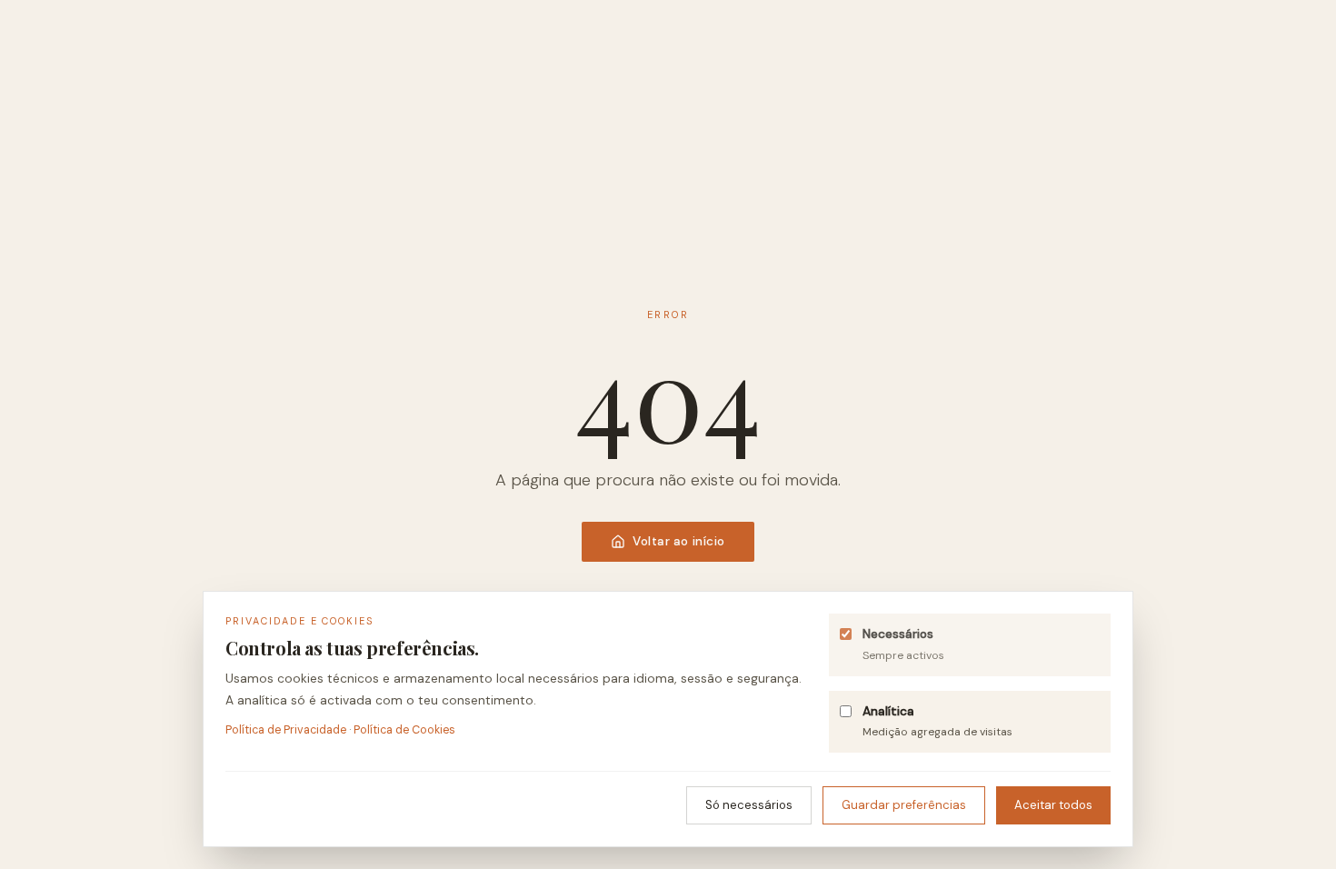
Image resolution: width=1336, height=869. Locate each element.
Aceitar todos (1053, 805)
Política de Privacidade (285, 730)
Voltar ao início (679, 541)
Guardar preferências (904, 805)
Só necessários (749, 805)
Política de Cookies (404, 730)
